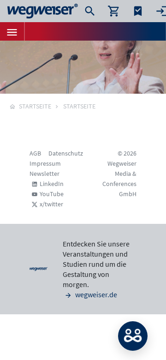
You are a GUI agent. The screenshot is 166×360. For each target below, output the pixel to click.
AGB (35, 153)
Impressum (45, 163)
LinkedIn (52, 184)
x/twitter (51, 204)
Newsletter (44, 173)
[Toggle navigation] (12, 31)
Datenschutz (65, 153)
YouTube (52, 194)
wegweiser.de (95, 294)
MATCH (133, 336)
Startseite (79, 106)
